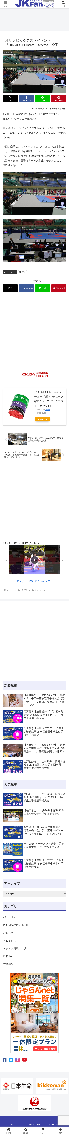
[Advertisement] (34, 19)
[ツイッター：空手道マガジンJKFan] (11, 1060)
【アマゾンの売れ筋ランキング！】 (34, 581)
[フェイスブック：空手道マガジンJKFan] (5, 1060)
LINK (12, 1124)
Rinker (47, 410)
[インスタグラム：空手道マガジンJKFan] (17, 1060)
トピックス (11, 272)
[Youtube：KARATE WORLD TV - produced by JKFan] (24, 1060)
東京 (24, 272)
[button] (6, 560)
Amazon (42, 419)
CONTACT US (56, 1124)
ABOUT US (34, 1124)
